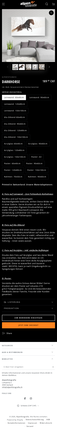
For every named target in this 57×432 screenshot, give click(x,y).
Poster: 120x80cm (13, 171)
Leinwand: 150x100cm (15, 111)
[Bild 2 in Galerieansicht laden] (22, 67)
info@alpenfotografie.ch (12, 387)
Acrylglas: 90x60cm (37, 144)
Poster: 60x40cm (12, 164)
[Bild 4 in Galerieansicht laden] (35, 67)
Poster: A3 (37, 158)
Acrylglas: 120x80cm (14, 151)
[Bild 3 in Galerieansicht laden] (28, 67)
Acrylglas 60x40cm (13, 144)
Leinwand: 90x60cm (39, 98)
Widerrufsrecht (46, 423)
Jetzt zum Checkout (28, 325)
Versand (13, 87)
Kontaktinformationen (16, 423)
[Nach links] (8, 67)
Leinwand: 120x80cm (14, 105)
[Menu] (3, 4)
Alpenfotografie (9, 77)
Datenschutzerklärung (35, 420)
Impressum (32, 423)
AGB (48, 420)
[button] (46, 4)
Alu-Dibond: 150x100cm (16, 138)
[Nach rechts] (49, 67)
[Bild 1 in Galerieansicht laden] (15, 67)
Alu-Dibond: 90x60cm (15, 125)
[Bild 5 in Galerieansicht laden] (42, 67)
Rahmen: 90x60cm (37, 177)
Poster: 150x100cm (36, 171)
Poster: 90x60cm (34, 164)
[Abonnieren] (53, 367)
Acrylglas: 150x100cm (15, 158)
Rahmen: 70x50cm (13, 177)
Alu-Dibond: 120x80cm (15, 131)
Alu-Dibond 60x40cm (14, 118)
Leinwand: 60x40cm (14, 98)
